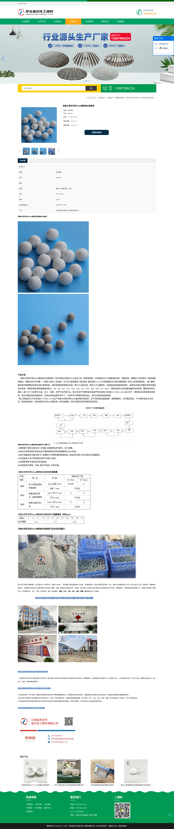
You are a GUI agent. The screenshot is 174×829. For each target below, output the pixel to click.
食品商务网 (122, 826)
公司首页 (25, 21)
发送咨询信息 (97, 132)
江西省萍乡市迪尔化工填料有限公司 (81, 826)
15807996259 (149, 13)
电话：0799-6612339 (78, 804)
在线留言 (121, 21)
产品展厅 (73, 21)
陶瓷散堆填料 (120, 98)
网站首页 (101, 98)
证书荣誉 (89, 21)
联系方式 (105, 21)
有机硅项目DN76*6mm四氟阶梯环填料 (35, 785)
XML (97, 826)
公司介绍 (41, 21)
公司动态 (57, 21)
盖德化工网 (112, 826)
